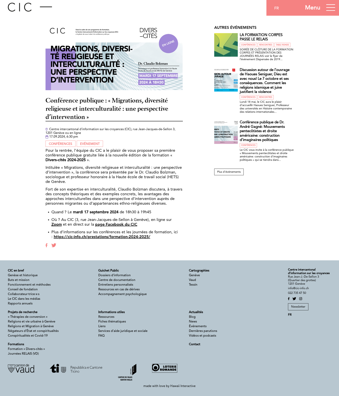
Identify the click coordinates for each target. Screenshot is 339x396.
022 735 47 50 (297, 293)
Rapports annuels (20, 303)
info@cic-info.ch (298, 288)
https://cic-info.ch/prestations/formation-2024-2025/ (102, 237)
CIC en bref (16, 270)
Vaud (192, 280)
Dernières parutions (203, 331)
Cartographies (199, 270)
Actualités (196, 312)
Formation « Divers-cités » (26, 349)
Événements (198, 326)
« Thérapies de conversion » (27, 317)
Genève (194, 275)
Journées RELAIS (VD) (23, 353)
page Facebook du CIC (116, 225)
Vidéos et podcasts (202, 335)
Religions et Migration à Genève (31, 326)
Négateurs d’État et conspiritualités (33, 331)
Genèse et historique (23, 275)
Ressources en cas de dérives (119, 289)
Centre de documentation (116, 280)
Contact (194, 344)
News (193, 321)
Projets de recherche (22, 312)
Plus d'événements (229, 172)
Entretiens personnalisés (115, 284)
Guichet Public (108, 270)
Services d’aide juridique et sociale (123, 331)
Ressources (106, 317)
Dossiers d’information (114, 275)
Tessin (193, 284)
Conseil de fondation (23, 289)
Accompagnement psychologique (122, 294)
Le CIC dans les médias (24, 299)
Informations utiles (111, 312)
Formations (16, 344)
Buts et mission (18, 280)
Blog (192, 317)
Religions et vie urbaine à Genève (31, 321)
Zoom (56, 225)
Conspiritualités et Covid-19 (28, 335)
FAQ (101, 335)
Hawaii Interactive (183, 386)
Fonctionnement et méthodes (29, 284)
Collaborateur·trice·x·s (23, 294)
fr (276, 8)
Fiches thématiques (112, 321)
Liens (102, 326)
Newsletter (298, 306)
